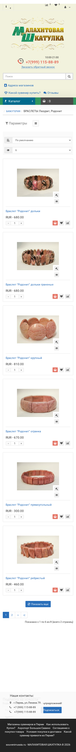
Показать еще (39, 604)
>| (24, 615)
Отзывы (52, 92)
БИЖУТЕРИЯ (13, 111)
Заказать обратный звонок (38, 66)
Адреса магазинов (21, 85)
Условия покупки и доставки (43, 731)
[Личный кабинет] (67, 7)
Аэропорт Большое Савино (34, 727)
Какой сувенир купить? (24, 92)
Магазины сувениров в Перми (26, 724)
